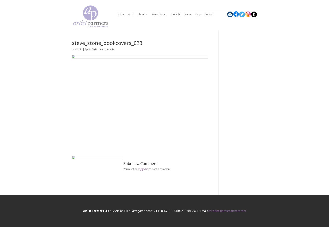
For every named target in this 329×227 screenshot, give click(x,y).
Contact (209, 14)
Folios (121, 14)
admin (78, 49)
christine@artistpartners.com (227, 211)
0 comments (107, 49)
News (188, 14)
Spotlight (175, 14)
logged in (143, 169)
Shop (198, 14)
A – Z (131, 14)
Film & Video (159, 14)
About (141, 14)
